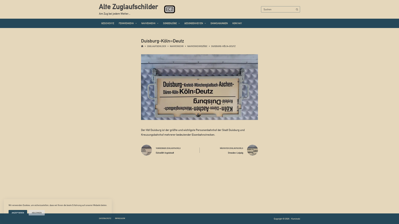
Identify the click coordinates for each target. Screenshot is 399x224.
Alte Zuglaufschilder (128, 6)
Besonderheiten (193, 23)
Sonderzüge (170, 23)
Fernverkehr (126, 23)
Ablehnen (37, 213)
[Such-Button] (297, 9)
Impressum (120, 218)
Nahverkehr (148, 23)
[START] (142, 46)
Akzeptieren (18, 213)
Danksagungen (219, 23)
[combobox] (277, 9)
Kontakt (237, 23)
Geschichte (107, 23)
